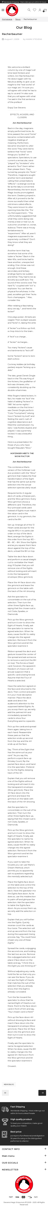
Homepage (7, 19)
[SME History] (5, 1093)
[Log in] (39, 10)
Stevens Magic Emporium (14, 1202)
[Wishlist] (34, 10)
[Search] (29, 10)
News (17, 19)
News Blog (9, 1084)
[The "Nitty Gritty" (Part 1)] (42, 1093)
